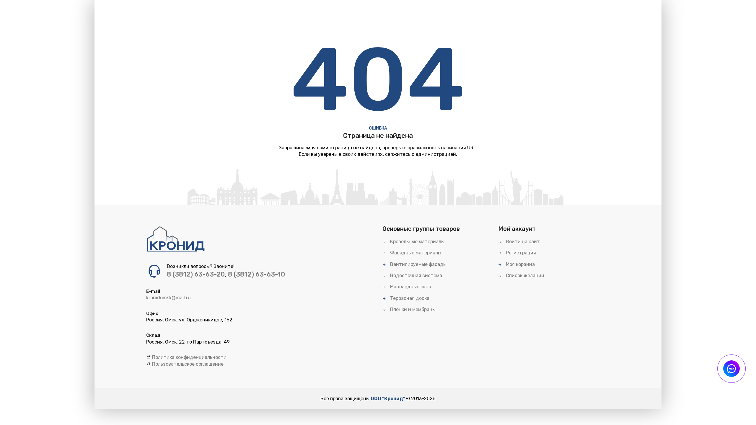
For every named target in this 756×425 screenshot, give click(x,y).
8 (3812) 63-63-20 (196, 274)
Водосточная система (415, 275)
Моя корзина (520, 264)
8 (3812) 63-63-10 (256, 274)
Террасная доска (409, 298)
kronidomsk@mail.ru (168, 297)
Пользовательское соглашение (188, 364)
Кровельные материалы (416, 241)
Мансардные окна (410, 287)
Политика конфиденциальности (189, 357)
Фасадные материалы (415, 253)
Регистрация (520, 253)
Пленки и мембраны (412, 309)
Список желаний (524, 275)
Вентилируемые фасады (418, 264)
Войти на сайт (522, 241)
